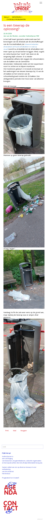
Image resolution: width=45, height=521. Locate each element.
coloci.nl (39, 519)
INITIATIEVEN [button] (16, 17)
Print (7, 430)
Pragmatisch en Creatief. (10, 478)
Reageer (24, 430)
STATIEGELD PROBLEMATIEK (16, 19)
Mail (14, 430)
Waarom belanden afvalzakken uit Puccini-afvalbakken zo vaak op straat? (20, 46)
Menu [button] (6, 17)
